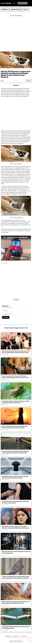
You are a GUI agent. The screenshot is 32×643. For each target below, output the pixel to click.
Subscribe (5, 317)
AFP (2, 226)
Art (25, 9)
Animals (5, 9)
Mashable (5, 263)
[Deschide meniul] (14, 3)
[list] (16, 9)
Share (29, 80)
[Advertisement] (16, 35)
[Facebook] (19, 3)
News (2, 80)
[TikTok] (25, 3)
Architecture (16, 9)
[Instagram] (21, 3)
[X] (23, 3)
